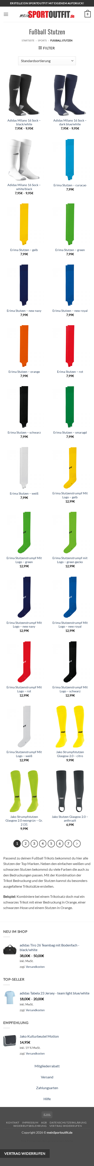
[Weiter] (77, 843)
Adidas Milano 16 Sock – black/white (24, 122)
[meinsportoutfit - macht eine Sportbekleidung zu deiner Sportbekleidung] (47, 14)
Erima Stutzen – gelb (24, 250)
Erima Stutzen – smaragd (70, 432)
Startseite (28, 40)
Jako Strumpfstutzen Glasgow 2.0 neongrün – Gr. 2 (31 (24, 820)
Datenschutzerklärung (68, 1122)
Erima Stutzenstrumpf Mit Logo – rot (24, 689)
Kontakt (12, 1122)
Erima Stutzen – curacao (70, 185)
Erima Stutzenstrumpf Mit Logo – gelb (70, 495)
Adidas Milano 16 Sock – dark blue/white (70, 122)
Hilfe (47, 1099)
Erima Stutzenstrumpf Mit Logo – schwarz (70, 689)
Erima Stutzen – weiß (24, 493)
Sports (42, 40)
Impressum (30, 1122)
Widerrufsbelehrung (30, 1125)
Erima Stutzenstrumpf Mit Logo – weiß (24, 754)
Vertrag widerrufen (65, 1125)
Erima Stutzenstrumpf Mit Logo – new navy (24, 624)
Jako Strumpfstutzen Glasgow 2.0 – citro (70, 754)
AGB (44, 1122)
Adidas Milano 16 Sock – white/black (24, 187)
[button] (6, 14)
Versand (47, 1077)
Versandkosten (35, 966)
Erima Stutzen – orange (24, 371)
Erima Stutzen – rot (70, 371)
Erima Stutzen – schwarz (24, 432)
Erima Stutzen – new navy (24, 310)
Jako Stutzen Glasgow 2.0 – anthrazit (70, 818)
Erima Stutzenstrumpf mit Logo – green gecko (69, 560)
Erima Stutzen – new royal (70, 310)
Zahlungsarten (47, 1088)
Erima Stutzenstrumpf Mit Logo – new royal (70, 624)
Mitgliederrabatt (47, 1066)
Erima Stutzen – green (70, 250)
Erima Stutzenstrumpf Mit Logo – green (24, 560)
